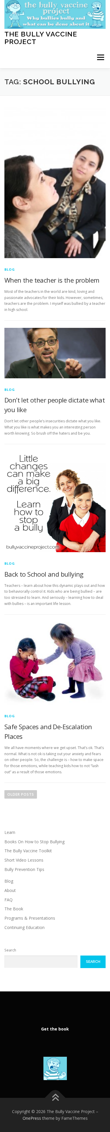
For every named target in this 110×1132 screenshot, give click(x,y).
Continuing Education (24, 927)
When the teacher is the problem (51, 280)
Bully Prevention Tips (24, 869)
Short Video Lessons (23, 860)
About (10, 890)
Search (10, 950)
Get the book (55, 1029)
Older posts (20, 794)
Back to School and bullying (44, 574)
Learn (9, 832)
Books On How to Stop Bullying (34, 841)
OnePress (32, 1118)
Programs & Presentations (29, 918)
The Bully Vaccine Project (40, 38)
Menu (100, 57)
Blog (9, 269)
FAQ (8, 899)
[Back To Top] (55, 1097)
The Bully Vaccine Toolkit (28, 850)
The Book (13, 908)
